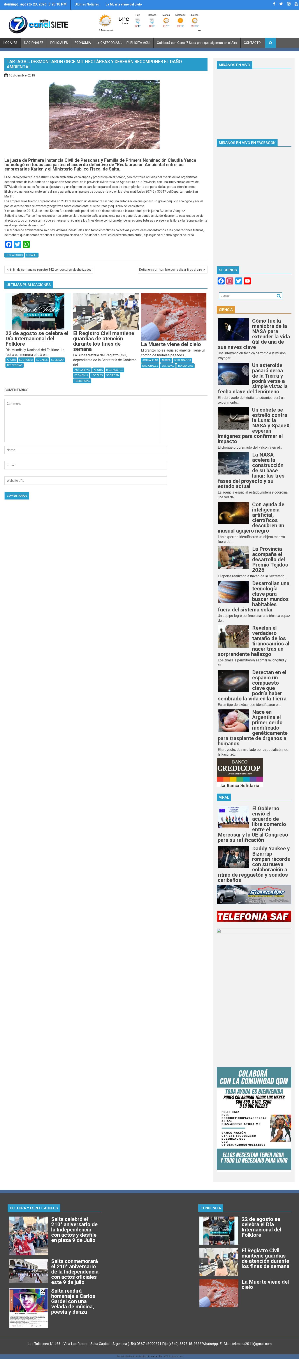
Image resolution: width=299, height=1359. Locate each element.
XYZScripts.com (173, 1356)
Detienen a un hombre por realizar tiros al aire (170, 269)
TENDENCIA (211, 1208)
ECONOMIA (83, 43)
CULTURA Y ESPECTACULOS (34, 1208)
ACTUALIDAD (82, 369)
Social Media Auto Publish (132, 1356)
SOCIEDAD (57, 359)
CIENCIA (226, 309)
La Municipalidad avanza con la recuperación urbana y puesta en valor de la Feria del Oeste (138, 6)
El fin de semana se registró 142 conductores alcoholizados (50, 269)
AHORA (11, 359)
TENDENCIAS (14, 365)
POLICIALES (59, 43)
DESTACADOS (14, 255)
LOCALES (10, 43)
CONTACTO (252, 43)
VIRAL (224, 797)
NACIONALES (34, 43)
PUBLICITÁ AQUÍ (138, 43)
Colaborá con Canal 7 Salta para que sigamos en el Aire (197, 43)
